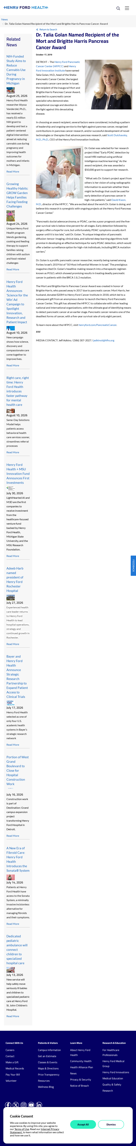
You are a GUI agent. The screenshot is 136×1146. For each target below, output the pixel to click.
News (4, 19)
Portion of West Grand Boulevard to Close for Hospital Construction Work (17, 770)
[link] (35, 7)
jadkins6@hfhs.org (103, 340)
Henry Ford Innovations (115, 1072)
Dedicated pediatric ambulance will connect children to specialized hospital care (17, 949)
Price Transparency (48, 1074)
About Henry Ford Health (80, 1052)
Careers (10, 1049)
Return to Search (48, 29)
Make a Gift (12, 1062)
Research (107, 1090)
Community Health (81, 1061)
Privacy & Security (80, 1079)
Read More (12, 171)
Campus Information (49, 1049)
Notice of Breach (79, 1085)
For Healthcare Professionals (110, 1052)
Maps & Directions (48, 1068)
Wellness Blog (46, 1086)
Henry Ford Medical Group (113, 1064)
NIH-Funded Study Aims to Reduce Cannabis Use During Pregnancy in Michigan (16, 69)
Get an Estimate (47, 1056)
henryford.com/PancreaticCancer (97, 324)
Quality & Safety (111, 1084)
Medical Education (112, 1078)
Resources (44, 1080)
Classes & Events (47, 1062)
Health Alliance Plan (81, 1067)
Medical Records (15, 1068)
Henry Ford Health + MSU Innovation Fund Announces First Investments (18, 473)
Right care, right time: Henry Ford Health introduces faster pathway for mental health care (17, 391)
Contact (10, 1056)
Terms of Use (21, 1129)
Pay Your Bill (13, 1074)
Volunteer (11, 1080)
